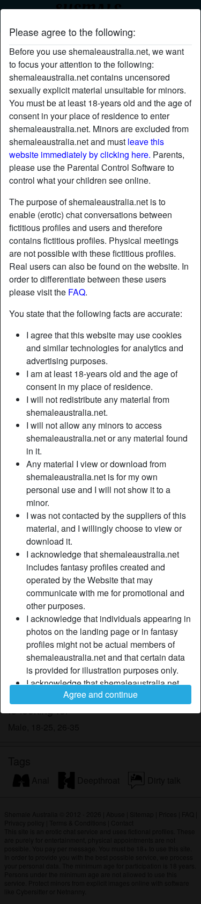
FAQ (76, 292)
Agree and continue (100, 694)
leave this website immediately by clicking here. (86, 148)
